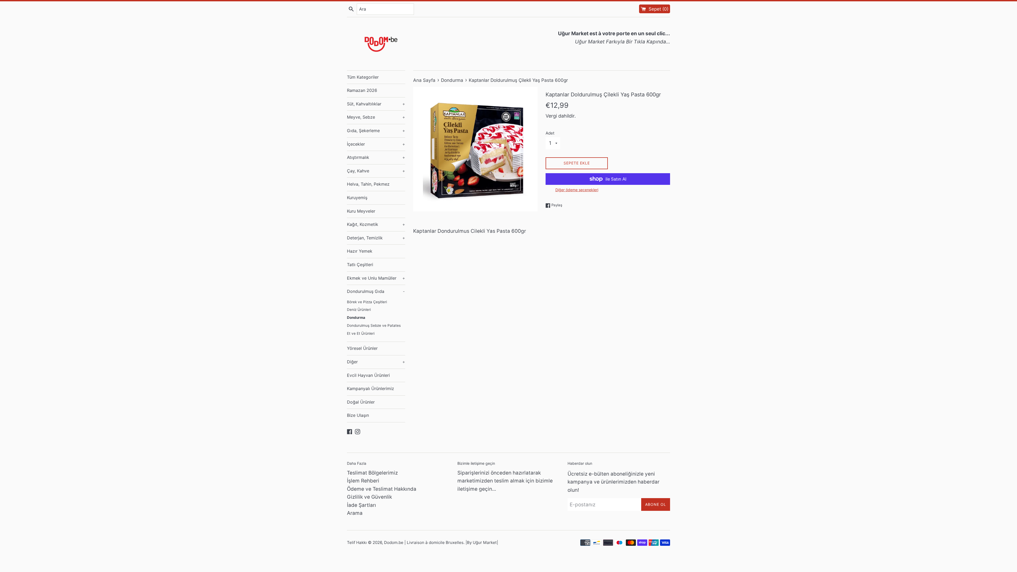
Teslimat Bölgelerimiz (372, 473)
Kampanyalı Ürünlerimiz (370, 388)
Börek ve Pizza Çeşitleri (367, 302)
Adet (550, 133)
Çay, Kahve (376, 170)
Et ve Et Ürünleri (360, 333)
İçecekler (376, 144)
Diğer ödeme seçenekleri (576, 189)
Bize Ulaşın (358, 415)
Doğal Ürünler (361, 402)
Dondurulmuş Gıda (376, 291)
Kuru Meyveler (361, 211)
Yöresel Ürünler (362, 348)
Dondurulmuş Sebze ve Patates (374, 325)
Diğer (376, 361)
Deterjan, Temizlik (376, 237)
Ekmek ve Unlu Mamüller (376, 278)
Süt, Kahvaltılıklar (376, 103)
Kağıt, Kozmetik (376, 224)
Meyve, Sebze (376, 117)
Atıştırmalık (376, 157)
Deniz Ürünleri (359, 309)
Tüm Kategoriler (363, 77)
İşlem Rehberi (363, 481)
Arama (355, 513)
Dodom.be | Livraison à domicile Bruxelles (423, 542)
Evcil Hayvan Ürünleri (368, 375)
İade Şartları (361, 505)
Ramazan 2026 (362, 90)
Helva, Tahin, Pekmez (368, 184)
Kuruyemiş (357, 197)
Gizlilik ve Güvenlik (369, 497)
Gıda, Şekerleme (376, 130)
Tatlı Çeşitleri (360, 264)
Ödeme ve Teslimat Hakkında (381, 489)
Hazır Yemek (359, 251)
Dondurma (356, 317)
